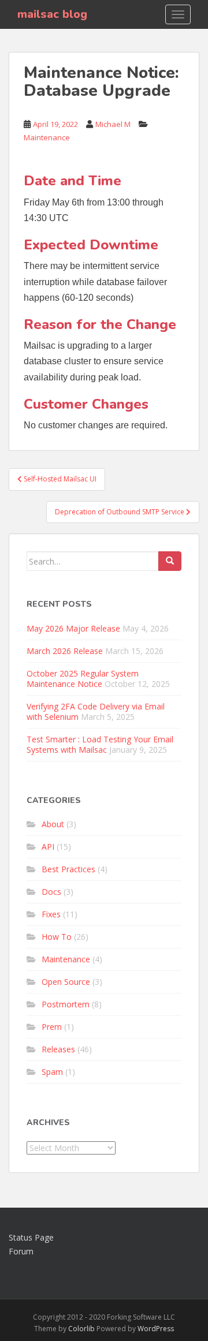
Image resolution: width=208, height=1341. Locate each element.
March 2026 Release (65, 650)
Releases (58, 1049)
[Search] (169, 561)
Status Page (31, 1237)
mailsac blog (52, 14)
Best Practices (68, 869)
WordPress (156, 1328)
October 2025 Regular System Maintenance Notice (83, 678)
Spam (52, 1071)
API (48, 846)
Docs (51, 891)
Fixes (51, 914)
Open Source (66, 981)
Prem (52, 1026)
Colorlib (81, 1328)
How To (57, 936)
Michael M (113, 124)
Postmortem (66, 1004)
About (53, 824)
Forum (21, 1251)
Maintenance (47, 137)
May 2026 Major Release (73, 628)
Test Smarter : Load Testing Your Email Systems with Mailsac (100, 744)
